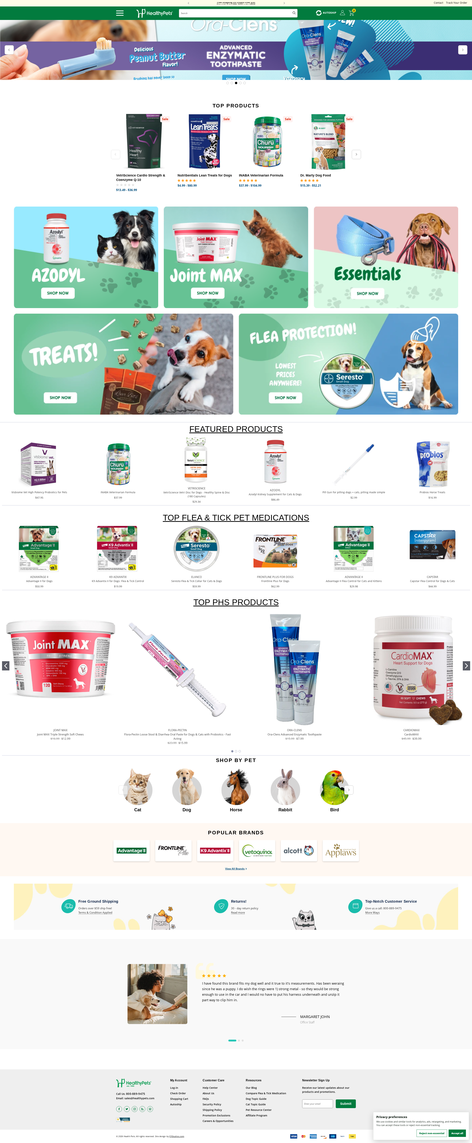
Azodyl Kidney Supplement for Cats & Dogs (275, 494)
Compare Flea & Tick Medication (266, 1093)
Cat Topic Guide (256, 1104)
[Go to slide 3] (240, 751)
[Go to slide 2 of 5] (232, 83)
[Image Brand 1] (131, 850)
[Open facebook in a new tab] (119, 1109)
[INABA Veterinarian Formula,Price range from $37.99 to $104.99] (267, 142)
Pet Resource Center (259, 1110)
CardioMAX (411, 734)
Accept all (457, 1133)
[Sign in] (342, 13)
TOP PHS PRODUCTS (236, 602)
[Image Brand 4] (257, 850)
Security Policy (212, 1104)
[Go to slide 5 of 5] (244, 83)
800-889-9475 (135, 1094)
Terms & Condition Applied (95, 912)
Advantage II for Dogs (39, 581)
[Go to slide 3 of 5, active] (236, 83)
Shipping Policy (212, 1110)
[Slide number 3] (236, 50)
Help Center (210, 1087)
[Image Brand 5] (299, 850)
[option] (137, 788)
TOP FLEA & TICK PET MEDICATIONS (236, 517)
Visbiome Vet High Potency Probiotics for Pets (39, 492)
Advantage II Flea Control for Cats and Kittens (354, 581)
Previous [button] (188, 3)
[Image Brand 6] (341, 850)
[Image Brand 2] (173, 850)
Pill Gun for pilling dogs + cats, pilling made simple (353, 492)
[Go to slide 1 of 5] (227, 83)
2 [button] (239, 1040)
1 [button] (232, 1040)
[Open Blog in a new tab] (150, 1109)
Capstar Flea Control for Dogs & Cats (432, 581)
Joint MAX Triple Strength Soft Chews (60, 734)
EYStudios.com (176, 1136)
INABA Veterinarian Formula (118, 492)
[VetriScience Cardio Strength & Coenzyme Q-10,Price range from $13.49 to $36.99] (144, 142)
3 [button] (243, 1040)
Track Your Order (456, 2)
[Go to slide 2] (466, 665)
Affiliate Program (256, 1115)
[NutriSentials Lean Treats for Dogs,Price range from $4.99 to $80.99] (205, 142)
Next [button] (284, 3)
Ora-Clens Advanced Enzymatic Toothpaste (295, 734)
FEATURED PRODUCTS (236, 429)
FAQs (206, 1099)
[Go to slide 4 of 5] (240, 83)
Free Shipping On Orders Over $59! (236, 3)
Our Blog (251, 1087)
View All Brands (235, 868)
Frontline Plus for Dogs (275, 581)
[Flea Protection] (348, 364)
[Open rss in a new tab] (142, 1109)
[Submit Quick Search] (294, 13)
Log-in (174, 1087)
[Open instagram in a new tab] (135, 1109)
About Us (208, 1093)
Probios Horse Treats (432, 492)
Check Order (178, 1093)
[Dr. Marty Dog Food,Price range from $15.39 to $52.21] (328, 142)
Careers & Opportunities (218, 1121)
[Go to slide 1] (5, 665)
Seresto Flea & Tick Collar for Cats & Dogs (196, 581)
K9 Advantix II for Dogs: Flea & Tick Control (118, 581)
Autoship (176, 1104)
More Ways (372, 912)
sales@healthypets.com (139, 1098)
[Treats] (123, 364)
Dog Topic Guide (256, 1099)
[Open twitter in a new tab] (127, 1109)
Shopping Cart (179, 1099)
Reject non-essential (431, 1133)
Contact (438, 2)
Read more (238, 912)
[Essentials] (386, 257)
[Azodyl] (86, 257)
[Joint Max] (236, 257)
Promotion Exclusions (216, 1115)
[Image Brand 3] (215, 850)
